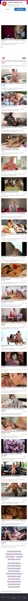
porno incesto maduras (14, 568)
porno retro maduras (14, 579)
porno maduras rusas (14, 584)
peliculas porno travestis (14, 551)
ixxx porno (19, 556)
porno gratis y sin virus (14, 559)
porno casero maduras (14, 563)
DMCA (8, 597)
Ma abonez (20, 9)
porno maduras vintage (14, 576)
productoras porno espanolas (14, 554)
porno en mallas (10, 556)
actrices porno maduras (14, 565)
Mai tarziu (8, 9)
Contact (19, 597)
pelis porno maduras (14, 571)
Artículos (4, 597)
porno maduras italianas (14, 581)
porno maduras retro (14, 587)
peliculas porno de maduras (14, 573)
